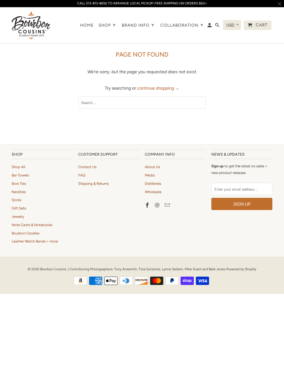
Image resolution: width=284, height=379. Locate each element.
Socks (16, 200)
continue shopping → (158, 88)
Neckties (19, 192)
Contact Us (87, 167)
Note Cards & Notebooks (32, 225)
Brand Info (138, 25)
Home (87, 25)
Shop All (18, 167)
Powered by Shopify (241, 269)
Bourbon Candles (25, 233)
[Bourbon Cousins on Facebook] (148, 205)
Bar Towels (20, 175)
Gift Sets (19, 208)
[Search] (217, 26)
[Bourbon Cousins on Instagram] (158, 205)
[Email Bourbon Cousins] (168, 205)
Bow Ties (19, 183)
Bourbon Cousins (53, 269)
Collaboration (181, 25)
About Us (152, 167)
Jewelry (18, 216)
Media (150, 175)
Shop (107, 25)
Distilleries (153, 183)
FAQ (81, 175)
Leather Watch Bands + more (35, 241)
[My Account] (209, 26)
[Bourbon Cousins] (31, 25)
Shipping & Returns (93, 183)
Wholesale (153, 192)
